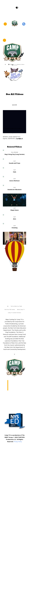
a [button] (5, 64)
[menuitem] (20, 64)
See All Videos (14, 94)
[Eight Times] (22, 139)
